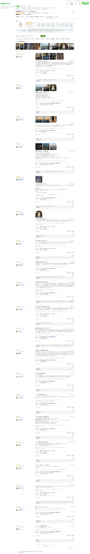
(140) (36, 16)
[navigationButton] (73, 46)
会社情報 (19, 551)
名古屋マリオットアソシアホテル (26, 11)
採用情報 (35, 551)
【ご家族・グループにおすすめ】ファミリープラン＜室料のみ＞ (47, 248)
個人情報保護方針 (24, 551)
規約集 (38, 551)
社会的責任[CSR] (30, 551)
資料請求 (41, 551)
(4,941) (50, 16)
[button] (18, 46)
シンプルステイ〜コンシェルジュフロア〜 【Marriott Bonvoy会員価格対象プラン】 (50, 103)
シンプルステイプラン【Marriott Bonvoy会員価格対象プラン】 (47, 130)
